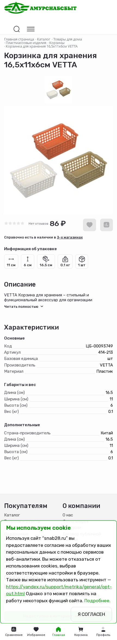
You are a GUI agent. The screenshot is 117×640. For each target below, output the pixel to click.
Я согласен (91, 614)
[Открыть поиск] (17, 29)
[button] (103, 632)
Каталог (12, 515)
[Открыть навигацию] (31, 29)
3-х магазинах (70, 237)
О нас (68, 515)
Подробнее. (97, 600)
